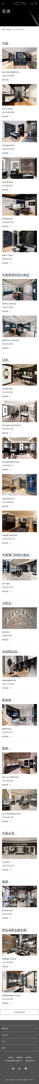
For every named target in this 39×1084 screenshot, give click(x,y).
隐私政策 (19, 1057)
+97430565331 (7, 635)
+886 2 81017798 (8, 865)
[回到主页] (19, 3)
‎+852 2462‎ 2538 (7, 344)
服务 (3, 1048)
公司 (3, 1041)
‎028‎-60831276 (7, 259)
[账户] (32, 3)
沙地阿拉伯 (10, 651)
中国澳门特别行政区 (16, 555)
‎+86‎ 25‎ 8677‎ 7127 (8, 222)
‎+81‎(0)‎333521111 (8, 465)
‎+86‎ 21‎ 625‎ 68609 (8, 75)
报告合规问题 (29, 1061)
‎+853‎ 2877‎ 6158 (7, 587)
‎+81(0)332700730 (8, 428)
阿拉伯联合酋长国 (14, 930)
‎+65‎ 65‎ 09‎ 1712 (7, 732)
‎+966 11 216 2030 (8, 684)
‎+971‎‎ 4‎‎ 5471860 (7, 999)
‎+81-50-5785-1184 (8, 538)
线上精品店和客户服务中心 (13, 1061)
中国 (5, 43)
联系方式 (5, 1035)
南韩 (5, 748)
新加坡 (7, 700)
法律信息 (11, 1057)
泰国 (5, 881)
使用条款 (28, 1057)
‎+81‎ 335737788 (7, 392)
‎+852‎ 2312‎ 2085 (7, 307)
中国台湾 (8, 833)
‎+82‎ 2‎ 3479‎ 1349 (7, 817)
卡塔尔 (7, 603)
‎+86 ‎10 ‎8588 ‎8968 (8, 112)
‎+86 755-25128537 (8, 149)
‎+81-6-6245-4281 (8, 502)
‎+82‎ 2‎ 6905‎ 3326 (7, 780)
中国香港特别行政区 (16, 275)
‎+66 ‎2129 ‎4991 (7, 914)
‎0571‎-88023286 (7, 185)
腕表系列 (5, 1028)
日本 (5, 360)
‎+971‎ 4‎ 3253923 (7, 962)
